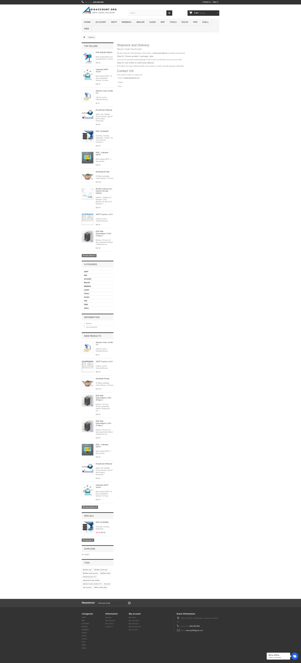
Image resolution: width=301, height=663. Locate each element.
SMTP (114, 22)
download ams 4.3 (89, 577)
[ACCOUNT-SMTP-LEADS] (103, 10)
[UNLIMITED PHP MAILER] (87, 57)
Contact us (207, 2)
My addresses (134, 624)
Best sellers (109, 624)
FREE (86, 28)
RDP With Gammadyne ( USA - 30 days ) (104, 398)
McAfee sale (87, 570)
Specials (89, 515)
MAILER (140, 22)
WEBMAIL (127, 22)
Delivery (89, 323)
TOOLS (173, 22)
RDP (163, 22)
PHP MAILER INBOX (104, 52)
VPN (195, 22)
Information (92, 317)
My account (135, 613)
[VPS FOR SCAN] (87, 136)
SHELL (205, 22)
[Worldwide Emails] (87, 177)
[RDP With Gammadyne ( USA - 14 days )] (87, 236)
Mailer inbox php (100, 587)
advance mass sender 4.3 (92, 584)
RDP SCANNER (102, 131)
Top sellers (91, 46)
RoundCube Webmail (104, 110)
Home (87, 22)
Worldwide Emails (102, 172)
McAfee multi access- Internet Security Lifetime (104, 191)
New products (92, 336)
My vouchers (133, 630)
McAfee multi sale (100, 570)
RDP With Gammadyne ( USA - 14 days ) (104, 233)
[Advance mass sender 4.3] (87, 96)
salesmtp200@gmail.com (194, 630)
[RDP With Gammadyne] (87, 401)
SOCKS (184, 22)
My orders (132, 617)
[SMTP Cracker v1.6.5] (87, 219)
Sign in (215, 2)
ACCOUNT (100, 22)
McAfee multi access (90, 573)
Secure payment (91, 327)
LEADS (152, 22)
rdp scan (107, 584)
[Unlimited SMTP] (87, 74)
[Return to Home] (84, 37)
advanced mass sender (91, 580)
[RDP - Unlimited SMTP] (87, 158)
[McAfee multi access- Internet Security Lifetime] (87, 194)
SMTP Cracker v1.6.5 (104, 214)
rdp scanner (87, 587)
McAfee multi (105, 573)
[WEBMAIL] (87, 115)
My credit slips (134, 620)
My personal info (135, 627)
